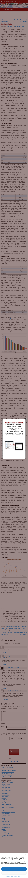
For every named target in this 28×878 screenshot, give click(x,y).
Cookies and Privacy (9, 876)
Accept (14, 869)
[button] (26, 854)
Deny (14, 872)
